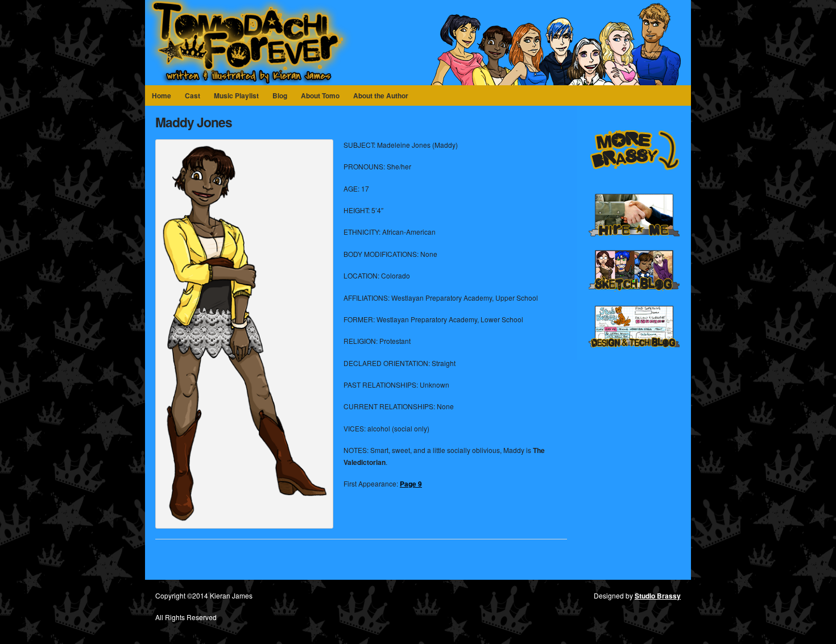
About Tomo (320, 95)
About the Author (380, 95)
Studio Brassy (658, 596)
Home (161, 95)
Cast (192, 95)
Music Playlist (236, 95)
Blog (279, 95)
